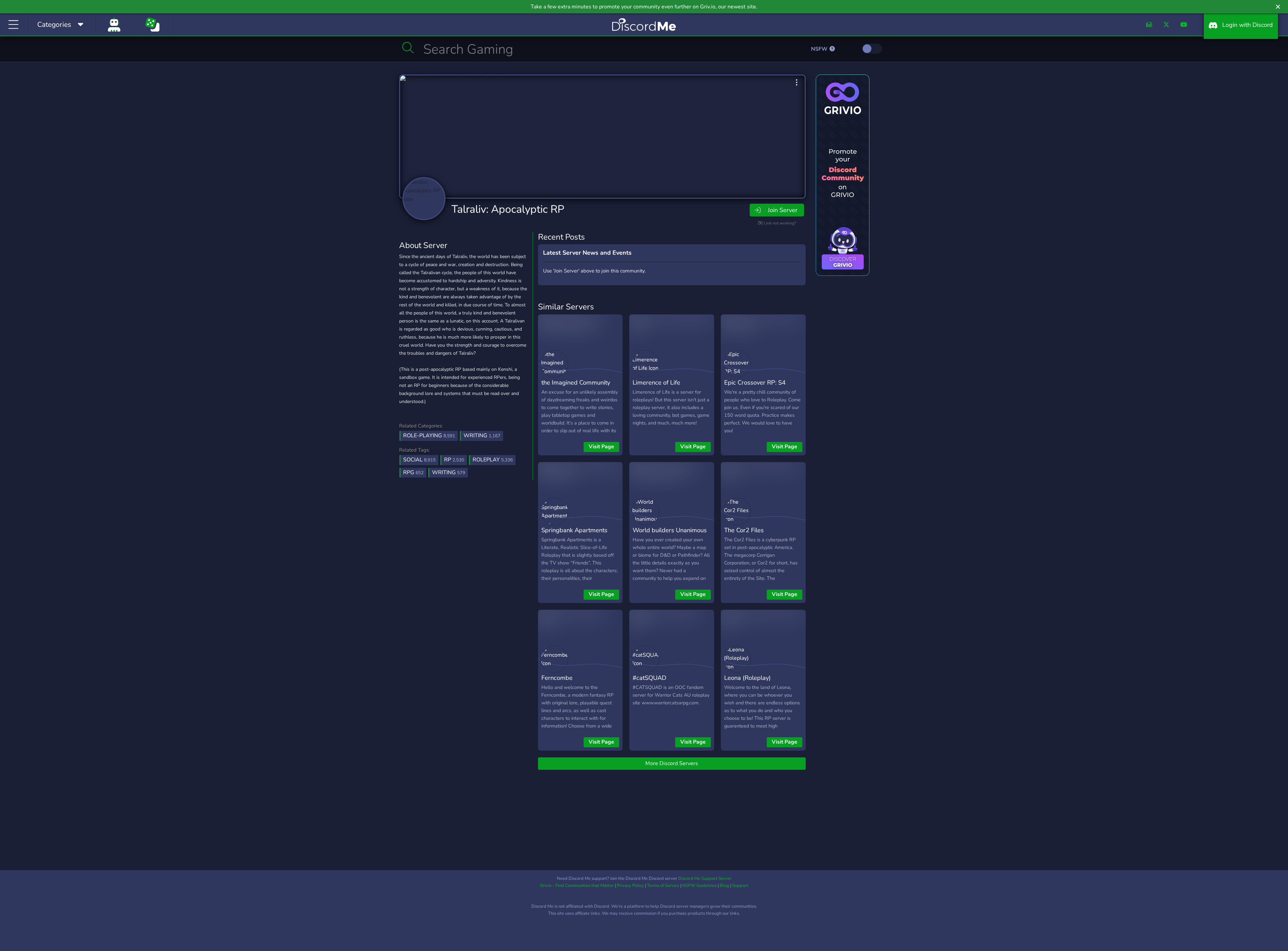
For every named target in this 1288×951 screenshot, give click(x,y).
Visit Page (601, 446)
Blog (724, 886)
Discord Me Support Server (705, 878)
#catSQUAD (649, 677)
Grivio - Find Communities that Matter (577, 886)
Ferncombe (557, 677)
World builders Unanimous (670, 530)
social (419, 459)
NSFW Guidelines (699, 886)
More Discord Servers (671, 763)
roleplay (493, 459)
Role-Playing (429, 435)
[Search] (408, 47)
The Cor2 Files (744, 530)
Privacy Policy (630, 886)
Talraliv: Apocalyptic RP (507, 209)
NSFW (820, 49)
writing (448, 472)
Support (740, 886)
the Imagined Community (575, 382)
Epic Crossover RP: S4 (755, 382)
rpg (413, 472)
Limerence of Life (656, 382)
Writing (482, 435)
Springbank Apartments (574, 530)
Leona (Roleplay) (747, 677)
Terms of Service (663, 886)
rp (454, 459)
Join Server (782, 210)
